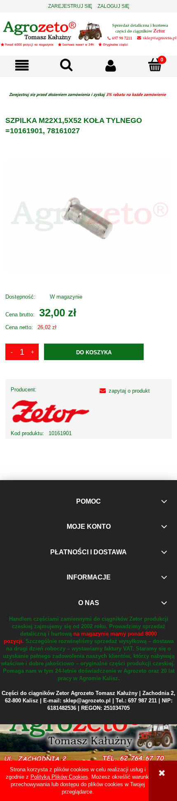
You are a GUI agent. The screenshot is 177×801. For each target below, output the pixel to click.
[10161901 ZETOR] (88, 215)
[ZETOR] (51, 411)
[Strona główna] (88, 33)
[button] (22, 65)
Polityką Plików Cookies (59, 777)
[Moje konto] (110, 65)
